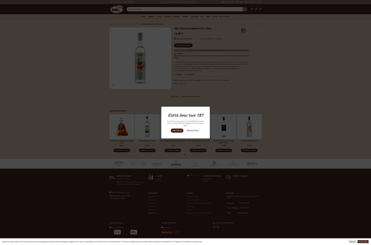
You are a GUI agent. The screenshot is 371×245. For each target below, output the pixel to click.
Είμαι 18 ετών (177, 130)
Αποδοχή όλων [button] (363, 241)
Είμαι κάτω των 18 (192, 130)
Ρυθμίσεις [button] (352, 241)
